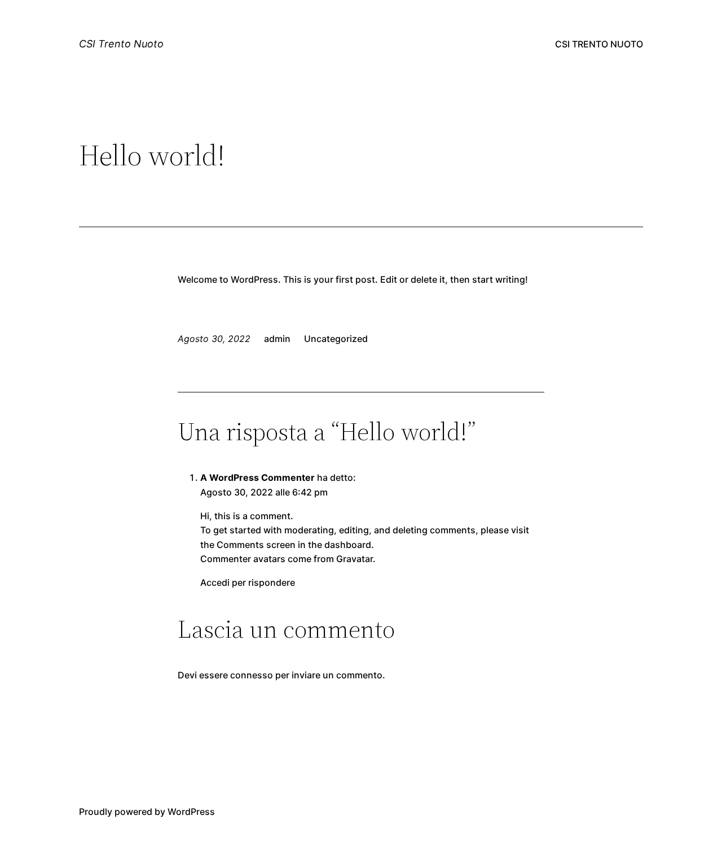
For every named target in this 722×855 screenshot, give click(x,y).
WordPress (191, 811)
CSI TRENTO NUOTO (599, 44)
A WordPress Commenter (257, 477)
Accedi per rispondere (247, 582)
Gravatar (354, 558)
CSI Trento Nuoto (121, 44)
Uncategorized (336, 338)
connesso (251, 675)
